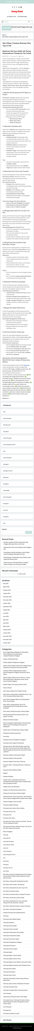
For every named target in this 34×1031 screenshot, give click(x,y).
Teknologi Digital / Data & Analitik (12, 955)
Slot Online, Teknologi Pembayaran (12, 909)
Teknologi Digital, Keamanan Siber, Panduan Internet (17, 965)
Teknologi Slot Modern (9, 972)
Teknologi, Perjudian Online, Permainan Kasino (15, 990)
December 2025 (7, 596)
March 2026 (6, 587)
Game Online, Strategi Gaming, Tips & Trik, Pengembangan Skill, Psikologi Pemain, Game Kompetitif (15, 706)
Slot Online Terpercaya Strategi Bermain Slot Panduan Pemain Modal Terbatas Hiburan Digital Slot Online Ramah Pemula (17, 876)
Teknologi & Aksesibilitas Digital (11, 919)
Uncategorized (7, 1010)
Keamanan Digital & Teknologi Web (12, 758)
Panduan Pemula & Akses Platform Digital (14, 793)
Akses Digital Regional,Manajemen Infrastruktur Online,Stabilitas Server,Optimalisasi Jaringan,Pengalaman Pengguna (15, 654)
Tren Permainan (7, 1007)
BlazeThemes (17, 1028)
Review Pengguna (7, 831)
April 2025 (6, 623)
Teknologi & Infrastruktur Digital (11, 935)
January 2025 (6, 633)
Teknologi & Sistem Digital (10, 949)
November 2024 (7, 639)
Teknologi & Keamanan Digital (11, 939)
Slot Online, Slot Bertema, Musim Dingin (13, 897)
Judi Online (6, 736)
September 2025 (7, 606)
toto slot (5, 510)
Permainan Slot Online (9, 818)
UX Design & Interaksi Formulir (11, 1013)
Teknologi (5, 916)
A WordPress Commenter (10, 574)
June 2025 (6, 616)
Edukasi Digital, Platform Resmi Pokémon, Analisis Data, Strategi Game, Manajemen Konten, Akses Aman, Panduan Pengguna (16, 679)
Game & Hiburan (7, 687)
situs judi (5, 835)
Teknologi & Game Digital (10, 926)
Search (4, 529)
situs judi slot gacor (8, 841)
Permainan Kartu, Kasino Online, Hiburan (13, 808)
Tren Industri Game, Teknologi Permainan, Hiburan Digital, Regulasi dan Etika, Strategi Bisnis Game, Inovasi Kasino (16, 1001)
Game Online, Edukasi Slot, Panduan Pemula (14, 691)
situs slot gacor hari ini (9, 444)
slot (4, 412)
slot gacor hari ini (7, 471)
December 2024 (7, 636)
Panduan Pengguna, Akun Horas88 (12, 801)
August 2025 (6, 610)
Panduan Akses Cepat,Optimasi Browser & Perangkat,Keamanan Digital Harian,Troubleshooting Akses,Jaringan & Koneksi (17, 781)
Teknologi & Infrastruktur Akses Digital (13, 932)
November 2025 (7, 600)
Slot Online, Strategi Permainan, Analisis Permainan (16, 906)
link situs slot (6, 425)
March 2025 (6, 626)
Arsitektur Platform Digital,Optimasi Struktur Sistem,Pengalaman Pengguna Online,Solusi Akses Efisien (16, 672)
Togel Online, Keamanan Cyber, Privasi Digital (15, 996)
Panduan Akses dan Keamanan (11, 786)
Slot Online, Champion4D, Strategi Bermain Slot (15, 881)
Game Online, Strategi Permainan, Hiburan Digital (16, 711)
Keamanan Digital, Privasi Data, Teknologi (14, 761)
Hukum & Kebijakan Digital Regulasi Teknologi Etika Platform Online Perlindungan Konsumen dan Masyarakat (17, 724)
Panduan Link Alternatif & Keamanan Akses (14, 790)
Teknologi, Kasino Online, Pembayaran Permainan (16, 983)
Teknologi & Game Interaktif (10, 929)
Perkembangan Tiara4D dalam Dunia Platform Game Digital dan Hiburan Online (15, 1)
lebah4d (5, 773)
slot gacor (26, 365)
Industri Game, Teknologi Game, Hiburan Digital (15, 730)
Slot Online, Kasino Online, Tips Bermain (13, 884)
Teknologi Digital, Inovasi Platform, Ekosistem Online (17, 962)
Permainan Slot (7, 815)
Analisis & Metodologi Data (10, 659)
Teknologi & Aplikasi (8, 922)
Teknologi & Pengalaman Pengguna (12, 942)
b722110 (6, 56)
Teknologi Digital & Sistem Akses (12, 958)
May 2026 (5, 583)
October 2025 (6, 603)
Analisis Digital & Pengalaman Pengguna (14, 662)
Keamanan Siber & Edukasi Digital (12, 770)
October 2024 (6, 643)
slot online (6, 871)
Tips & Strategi (7, 993)
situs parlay (6, 490)
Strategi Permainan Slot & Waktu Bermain (14, 912)
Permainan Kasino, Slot (9, 811)
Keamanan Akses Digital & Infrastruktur (13, 743)
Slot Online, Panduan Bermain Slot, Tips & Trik (15, 888)
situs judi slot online (8, 844)
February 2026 (7, 590)
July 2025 (5, 613)
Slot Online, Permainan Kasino (11, 891)
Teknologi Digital (7, 952)
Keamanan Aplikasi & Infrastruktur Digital (14, 755)
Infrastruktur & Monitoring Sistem (12, 733)
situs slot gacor (7, 418)
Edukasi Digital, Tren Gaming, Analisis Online (15, 684)
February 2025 (7, 629)
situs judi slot (6, 838)
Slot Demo (6, 861)
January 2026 (6, 593)
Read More (5, 398)
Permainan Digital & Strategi (10, 805)
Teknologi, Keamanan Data (10, 987)
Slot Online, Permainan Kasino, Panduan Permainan (16, 894)
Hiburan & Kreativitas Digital (10, 719)
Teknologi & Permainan (9, 945)
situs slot (5, 848)
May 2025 (5, 620)
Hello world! (22, 574)
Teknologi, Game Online (9, 975)
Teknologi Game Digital (9, 968)
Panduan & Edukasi (8, 776)
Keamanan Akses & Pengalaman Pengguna (14, 739)
